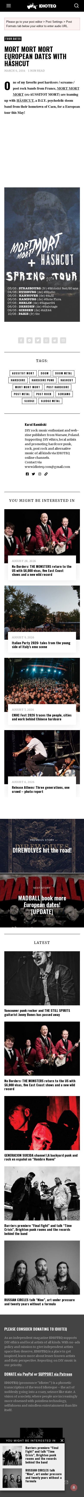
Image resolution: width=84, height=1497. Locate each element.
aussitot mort (23, 373)
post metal (22, 394)
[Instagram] (39, 474)
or (35, 1374)
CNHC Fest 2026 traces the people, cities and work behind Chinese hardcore (42, 717)
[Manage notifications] (73, 1487)
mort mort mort (27, 387)
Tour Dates (13, 38)
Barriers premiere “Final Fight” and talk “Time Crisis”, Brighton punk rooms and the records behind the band (41, 1454)
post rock (43, 394)
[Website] (46, 474)
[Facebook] (21, 340)
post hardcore (58, 387)
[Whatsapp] (46, 340)
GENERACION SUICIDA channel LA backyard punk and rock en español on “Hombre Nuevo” (41, 1157)
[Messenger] (29, 340)
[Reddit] (55, 340)
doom (45, 373)
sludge (29, 401)
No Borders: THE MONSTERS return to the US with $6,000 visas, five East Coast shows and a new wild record (42, 570)
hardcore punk (43, 380)
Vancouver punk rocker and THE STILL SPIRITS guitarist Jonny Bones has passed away (37, 1012)
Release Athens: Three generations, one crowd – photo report (41, 789)
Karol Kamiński (35, 424)
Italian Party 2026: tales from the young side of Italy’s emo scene (41, 644)
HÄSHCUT (25, 100)
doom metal (63, 373)
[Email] (63, 340)
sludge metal (50, 401)
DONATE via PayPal (18, 1374)
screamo (64, 394)
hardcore (18, 380)
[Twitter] (38, 340)
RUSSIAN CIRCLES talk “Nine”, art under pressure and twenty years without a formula (43, 1475)
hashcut (67, 380)
